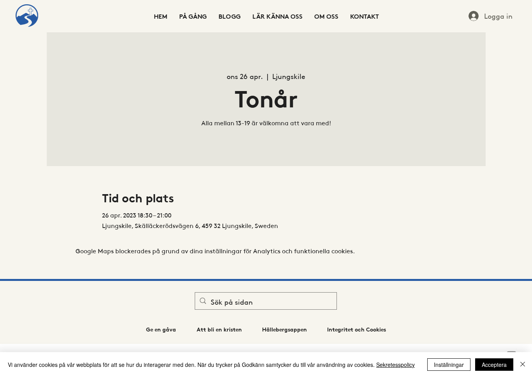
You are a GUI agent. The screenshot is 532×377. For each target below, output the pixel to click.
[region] (26, 16)
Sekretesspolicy (395, 364)
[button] (161, 329)
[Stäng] (522, 364)
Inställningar (449, 364)
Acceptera (494, 364)
